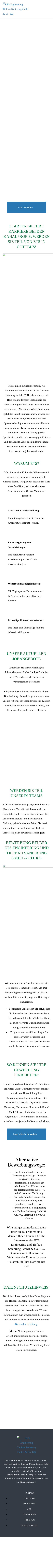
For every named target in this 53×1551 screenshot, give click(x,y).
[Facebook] (35, 2)
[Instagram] (40, 2)
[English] (46, 2)
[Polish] (51, 2)
